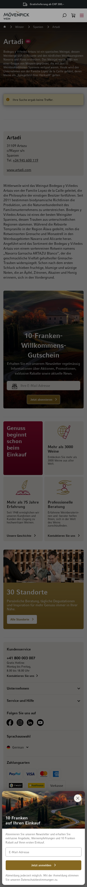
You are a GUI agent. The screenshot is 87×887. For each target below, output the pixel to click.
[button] (64, 15)
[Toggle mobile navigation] (81, 15)
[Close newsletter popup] (78, 798)
